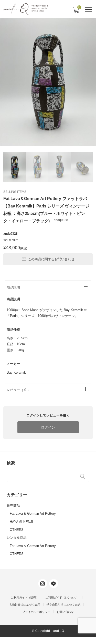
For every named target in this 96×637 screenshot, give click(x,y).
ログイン (48, 427)
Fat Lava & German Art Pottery (33, 513)
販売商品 (13, 505)
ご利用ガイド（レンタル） (62, 597)
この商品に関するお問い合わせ (51, 259)
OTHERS (17, 530)
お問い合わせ (65, 611)
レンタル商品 (17, 538)
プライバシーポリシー (36, 611)
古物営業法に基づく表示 (24, 604)
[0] (76, 12)
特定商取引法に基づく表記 (63, 604)
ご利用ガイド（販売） (25, 597)
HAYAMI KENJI (21, 522)
